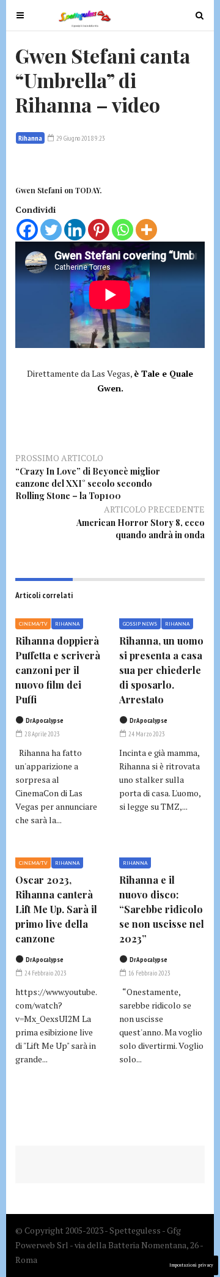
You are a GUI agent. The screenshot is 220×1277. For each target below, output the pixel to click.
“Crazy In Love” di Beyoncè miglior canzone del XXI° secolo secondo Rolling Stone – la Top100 (87, 483)
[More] (146, 229)
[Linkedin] (75, 229)
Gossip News (140, 624)
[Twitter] (51, 229)
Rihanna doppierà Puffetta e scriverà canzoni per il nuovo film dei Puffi (57, 670)
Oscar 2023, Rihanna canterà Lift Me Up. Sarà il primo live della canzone (56, 909)
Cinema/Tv (33, 624)
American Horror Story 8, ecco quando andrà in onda (140, 529)
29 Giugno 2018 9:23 (80, 138)
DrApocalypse (45, 720)
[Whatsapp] (122, 229)
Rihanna (30, 138)
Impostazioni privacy (191, 1265)
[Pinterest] (98, 229)
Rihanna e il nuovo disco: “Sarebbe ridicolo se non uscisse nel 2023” (161, 909)
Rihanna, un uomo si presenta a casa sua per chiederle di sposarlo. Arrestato (161, 670)
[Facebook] (27, 229)
